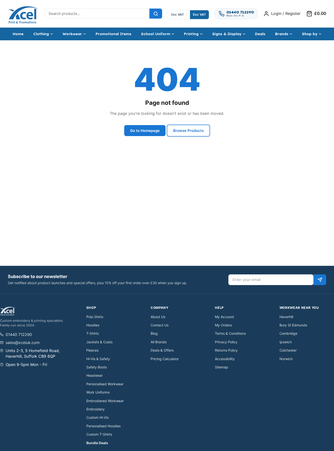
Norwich (286, 359)
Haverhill (286, 317)
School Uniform (155, 34)
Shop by (309, 34)
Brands (281, 34)
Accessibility (225, 359)
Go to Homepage (145, 130)
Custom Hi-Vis (97, 417)
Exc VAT (199, 14)
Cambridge (288, 333)
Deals (260, 34)
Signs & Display (226, 34)
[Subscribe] (319, 279)
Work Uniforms (98, 392)
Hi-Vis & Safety (98, 359)
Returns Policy (226, 350)
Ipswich (285, 342)
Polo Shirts (94, 317)
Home (18, 34)
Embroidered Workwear (105, 401)
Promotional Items (113, 34)
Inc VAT (177, 14)
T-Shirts (92, 333)
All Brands (159, 342)
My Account (224, 317)
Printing (191, 34)
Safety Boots (96, 367)
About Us (158, 317)
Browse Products (188, 130)
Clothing (41, 34)
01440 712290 (19, 334)
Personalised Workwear (104, 384)
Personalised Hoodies (103, 426)
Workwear (72, 34)
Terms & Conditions (230, 333)
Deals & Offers (162, 350)
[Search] (155, 14)
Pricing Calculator (165, 359)
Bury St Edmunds (293, 325)
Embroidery (95, 409)
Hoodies (92, 325)
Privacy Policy (226, 342)
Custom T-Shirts (99, 434)
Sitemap (221, 367)
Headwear (94, 375)
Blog (154, 333)
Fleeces (92, 350)
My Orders (223, 325)
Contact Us (159, 325)
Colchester (288, 350)
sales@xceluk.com (23, 342)
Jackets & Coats (99, 342)
